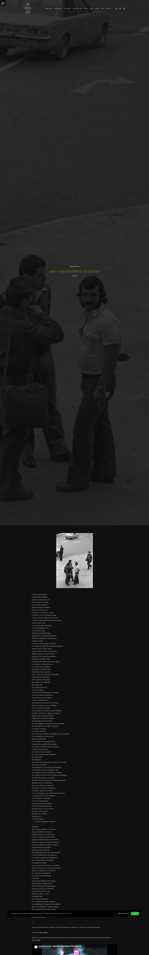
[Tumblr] (123, 8)
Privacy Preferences (123, 913)
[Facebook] (115, 8)
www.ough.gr (43, 932)
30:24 (38, 940)
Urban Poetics (74, 266)
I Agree (135, 913)
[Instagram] (119, 8)
